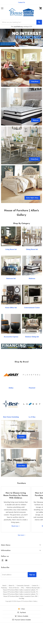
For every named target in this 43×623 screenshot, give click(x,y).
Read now (15, 526)
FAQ (22, 587)
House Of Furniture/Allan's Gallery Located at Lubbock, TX (20, 589)
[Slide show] (21, 38)
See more (21, 535)
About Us (11, 585)
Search (4, 585)
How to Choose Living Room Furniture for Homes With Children (15, 495)
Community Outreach (23, 585)
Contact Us (35, 585)
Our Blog (21, 598)
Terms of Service (14, 587)
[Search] (39, 22)
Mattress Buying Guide (33, 587)
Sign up (32, 574)
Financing (4, 587)
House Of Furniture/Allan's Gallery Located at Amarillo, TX (20, 592)
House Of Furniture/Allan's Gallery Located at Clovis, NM (20, 596)
